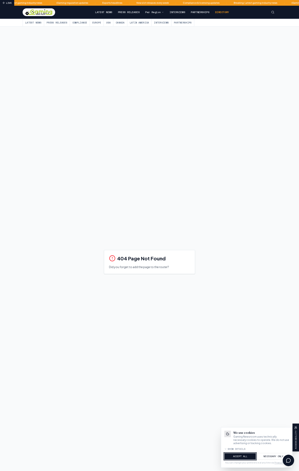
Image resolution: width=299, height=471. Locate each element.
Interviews (177, 12)
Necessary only (273, 456)
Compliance (79, 22)
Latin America (139, 22)
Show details (237, 449)
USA (108, 22)
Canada (120, 22)
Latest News (103, 12)
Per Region (153, 12)
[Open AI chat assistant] (288, 460)
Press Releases (129, 12)
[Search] (272, 12)
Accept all (240, 456)
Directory (222, 12)
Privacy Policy (281, 462)
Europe (96, 22)
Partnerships (200, 12)
